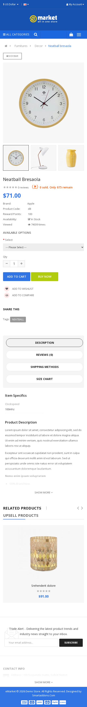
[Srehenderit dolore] (43, 552)
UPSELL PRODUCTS (20, 515)
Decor (39, 46)
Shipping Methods (45, 367)
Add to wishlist (22, 289)
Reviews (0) (44, 355)
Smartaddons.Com (43, 695)
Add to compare (23, 295)
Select (9, 240)
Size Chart (44, 379)
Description (44, 343)
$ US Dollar (10, 4)
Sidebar (13, 56)
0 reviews (23, 187)
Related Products (22, 508)
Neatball (18, 319)
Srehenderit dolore (43, 586)
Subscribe (71, 642)
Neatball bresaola (59, 46)
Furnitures (21, 46)
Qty (5, 257)
